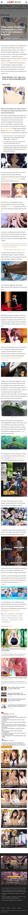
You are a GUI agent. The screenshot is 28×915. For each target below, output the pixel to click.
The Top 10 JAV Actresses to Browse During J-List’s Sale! (14, 825)
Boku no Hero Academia (11, 615)
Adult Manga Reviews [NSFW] (14, 876)
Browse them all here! (13, 610)
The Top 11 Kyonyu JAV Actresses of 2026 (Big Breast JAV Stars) (13, 785)
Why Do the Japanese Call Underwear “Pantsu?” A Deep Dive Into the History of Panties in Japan (14, 897)
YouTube (19, 908)
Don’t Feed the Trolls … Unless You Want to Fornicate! (14, 879)
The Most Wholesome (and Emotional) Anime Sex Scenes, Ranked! (16, 699)
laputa (20, 617)
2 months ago (10, 696)
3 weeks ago (9, 679)
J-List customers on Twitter (18, 60)
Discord (13, 908)
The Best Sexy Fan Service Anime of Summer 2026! (14, 677)
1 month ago (10, 690)
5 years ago (14, 38)
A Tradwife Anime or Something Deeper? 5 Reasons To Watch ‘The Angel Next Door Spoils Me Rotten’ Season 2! (17, 706)
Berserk (3, 615)
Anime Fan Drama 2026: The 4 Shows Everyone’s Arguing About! (16, 688)
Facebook (6, 63)
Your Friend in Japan (6, 646)
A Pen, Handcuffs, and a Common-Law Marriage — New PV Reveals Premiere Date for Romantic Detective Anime (14, 890)
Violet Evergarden (5, 621)
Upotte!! (21, 619)
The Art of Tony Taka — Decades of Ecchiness (14, 864)
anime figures (11, 613)
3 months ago (10, 702)
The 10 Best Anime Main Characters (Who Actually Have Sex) (13, 845)
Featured (14, 860)
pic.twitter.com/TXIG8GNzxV (9, 247)
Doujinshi (4, 617)
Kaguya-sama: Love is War (13, 179)
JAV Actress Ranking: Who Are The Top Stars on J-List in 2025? (14, 765)
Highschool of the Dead (12, 617)
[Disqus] (14, 728)
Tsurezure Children (13, 619)
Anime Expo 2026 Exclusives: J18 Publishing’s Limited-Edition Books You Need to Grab (16, 694)
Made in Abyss (5, 619)
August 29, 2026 (16, 866)
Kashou (11, 866)
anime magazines (19, 613)
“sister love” (9, 206)
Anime (5, 613)
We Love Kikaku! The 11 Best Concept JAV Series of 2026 (14, 888)
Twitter (8, 908)
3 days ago (9, 652)
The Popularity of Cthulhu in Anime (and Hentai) (12, 900)
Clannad (20, 615)
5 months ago (10, 707)
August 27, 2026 (16, 882)
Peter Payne (7, 38)
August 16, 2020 (21, 249)
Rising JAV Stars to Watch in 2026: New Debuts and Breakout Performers (12, 805)
